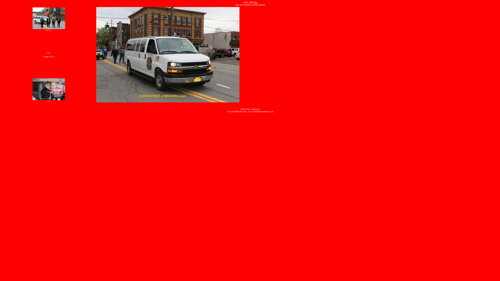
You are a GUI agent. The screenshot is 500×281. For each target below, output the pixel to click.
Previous (48, 30)
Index (49, 53)
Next (49, 101)
